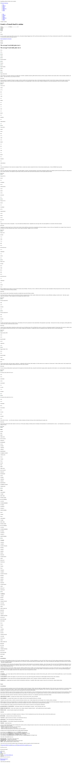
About (4, 9)
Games (4, 7)
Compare (4, 5)
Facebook (2, 758)
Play (1, 752)
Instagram (5, 758)
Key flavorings (9, 38)
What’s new (4, 8)
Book (3, 6)
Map (3, 4)
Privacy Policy (2, 759)
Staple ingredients (3, 38)
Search (4, 10)
